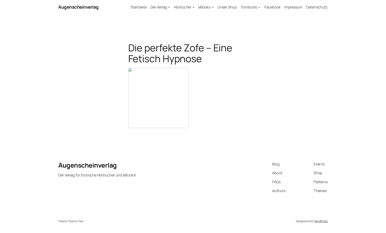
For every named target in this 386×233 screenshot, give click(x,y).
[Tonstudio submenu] (259, 7)
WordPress (321, 221)
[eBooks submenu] (212, 7)
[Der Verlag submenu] (169, 7)
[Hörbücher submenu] (193, 7)
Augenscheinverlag (78, 7)
